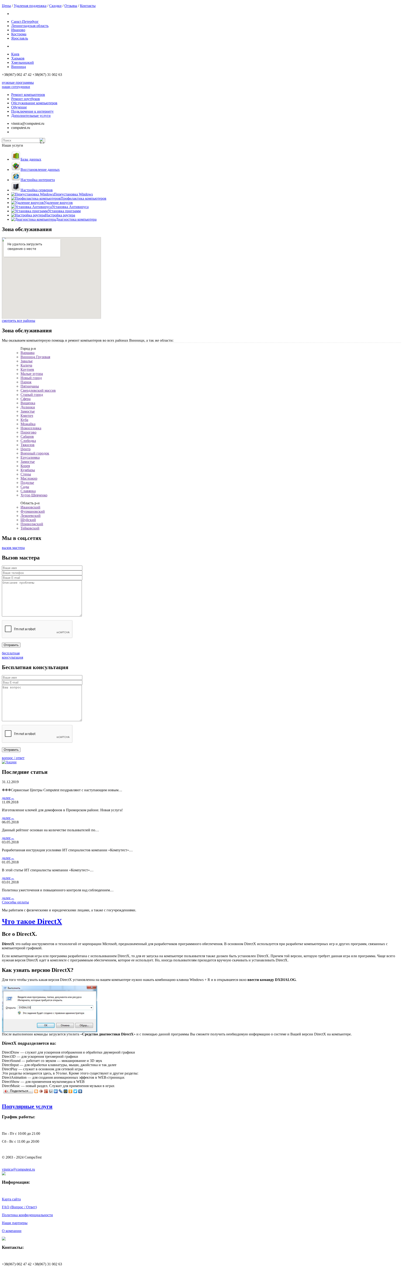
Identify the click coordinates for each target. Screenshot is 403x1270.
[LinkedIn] (55, 1091)
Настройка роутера (60, 215)
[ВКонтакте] (80, 1091)
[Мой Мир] (65, 1091)
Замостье (28, 411)
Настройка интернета (38, 180)
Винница (18, 67)
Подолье (27, 483)
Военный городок (35, 453)
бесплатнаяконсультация (12, 655)
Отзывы (70, 6)
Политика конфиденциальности (27, 1215)
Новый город (31, 378)
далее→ (8, 798)
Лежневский (31, 516)
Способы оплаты (15, 902)
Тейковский (30, 528)
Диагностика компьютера (76, 219)
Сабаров (27, 436)
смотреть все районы (18, 321)
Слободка (28, 441)
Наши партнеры (15, 1223)
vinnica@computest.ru (18, 1169)
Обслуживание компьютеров (34, 103)
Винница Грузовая (35, 357)
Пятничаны (30, 386)
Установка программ (64, 211)
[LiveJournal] (60, 1091)
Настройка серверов (37, 190)
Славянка (28, 491)
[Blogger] (36, 1091)
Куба (24, 420)
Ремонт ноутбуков (25, 99)
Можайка (28, 424)
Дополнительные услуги (31, 116)
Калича (26, 365)
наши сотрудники (16, 87)
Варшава (28, 353)
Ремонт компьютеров (28, 95)
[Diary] (41, 1091)
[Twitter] (75, 1091)
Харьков (17, 58)
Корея (25, 466)
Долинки (28, 407)
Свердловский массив (38, 390)
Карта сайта (11, 1199)
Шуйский (28, 520)
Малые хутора (32, 374)
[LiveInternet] (51, 1091)
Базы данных (31, 159)
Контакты (88, 6)
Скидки (55, 6)
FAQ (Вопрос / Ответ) (19, 1207)
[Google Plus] (46, 1091)
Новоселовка (31, 428)
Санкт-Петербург (25, 22)
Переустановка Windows (73, 194)
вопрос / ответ (13, 758)
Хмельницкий (22, 62)
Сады (25, 487)
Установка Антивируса (70, 207)
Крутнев (27, 369)
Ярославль (19, 38)
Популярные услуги (27, 1106)
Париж (26, 382)
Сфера (26, 399)
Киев (15, 54)
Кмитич (27, 416)
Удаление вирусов (58, 203)
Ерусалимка (30, 457)
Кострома (18, 34)
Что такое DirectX (32, 921)
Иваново (18, 30)
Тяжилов (28, 445)
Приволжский (32, 524)
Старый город (32, 395)
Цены (6, 6)
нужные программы (18, 82)
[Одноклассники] (70, 1091)
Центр (26, 449)
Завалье (27, 361)
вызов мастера (13, 548)
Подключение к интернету (32, 111)
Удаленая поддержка (30, 6)
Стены (26, 474)
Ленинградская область (30, 26)
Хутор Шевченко (34, 495)
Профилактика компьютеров (83, 198)
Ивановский (30, 507)
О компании (11, 1231)
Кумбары (28, 470)
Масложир (29, 478)
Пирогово (28, 432)
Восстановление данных (40, 170)
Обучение (19, 107)
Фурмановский (33, 511)
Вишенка (28, 403)
